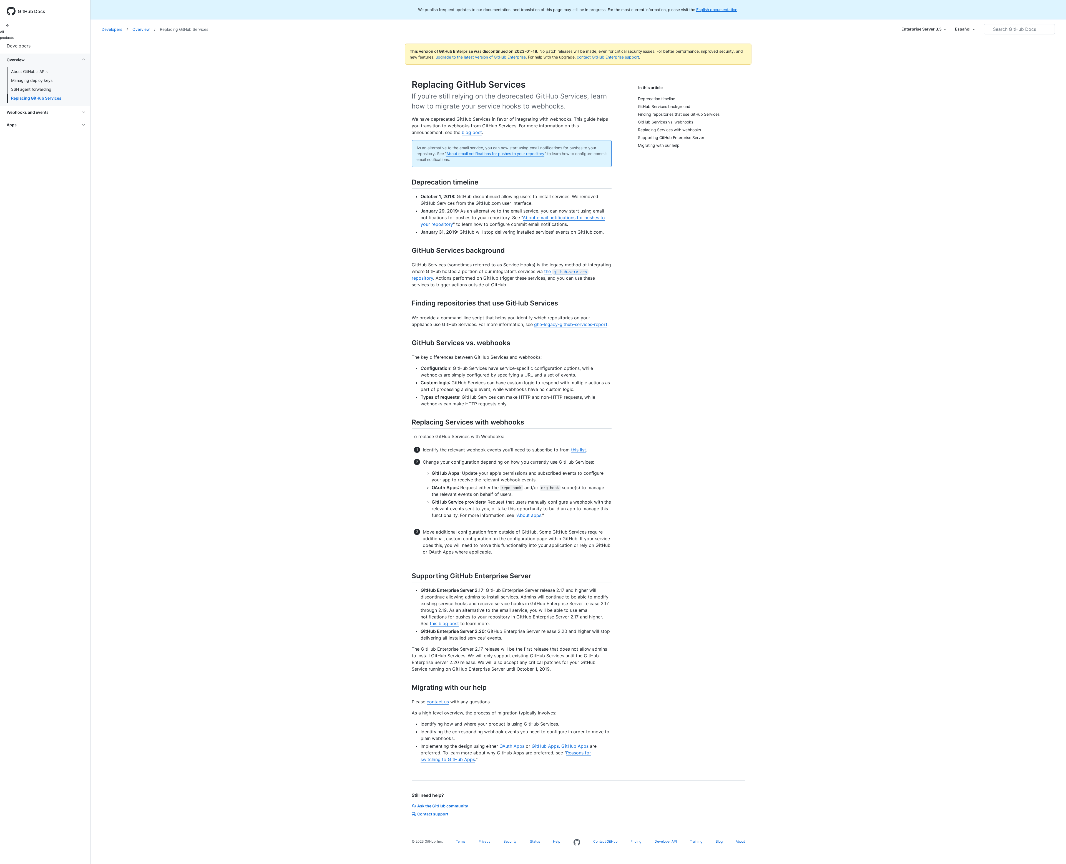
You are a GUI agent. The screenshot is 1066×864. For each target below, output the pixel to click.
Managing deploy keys (31, 80)
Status (535, 841)
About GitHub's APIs (29, 71)
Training (696, 841)
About (740, 841)
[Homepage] (577, 842)
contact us (438, 701)
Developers (19, 46)
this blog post (444, 623)
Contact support (432, 814)
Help (556, 841)
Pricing (635, 841)
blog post (472, 132)
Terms (460, 841)
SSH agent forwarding (31, 89)
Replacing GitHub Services (36, 98)
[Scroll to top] (1053, 851)
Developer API (666, 841)
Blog (719, 841)
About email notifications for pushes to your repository (495, 153)
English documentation (716, 9)
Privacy (485, 841)
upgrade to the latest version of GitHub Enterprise (481, 57)
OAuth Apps (511, 746)
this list (578, 450)
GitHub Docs (31, 11)
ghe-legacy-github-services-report (570, 324)
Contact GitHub (605, 841)
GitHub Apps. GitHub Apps (560, 746)
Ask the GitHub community (442, 806)
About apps (529, 515)
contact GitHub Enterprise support (608, 57)
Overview (143, 29)
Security (510, 841)
